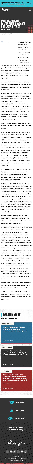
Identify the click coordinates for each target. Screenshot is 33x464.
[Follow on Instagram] (25, 451)
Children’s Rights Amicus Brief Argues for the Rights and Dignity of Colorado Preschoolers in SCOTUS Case (15, 352)
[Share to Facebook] (2, 29)
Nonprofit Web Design (14, 460)
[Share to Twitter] (4, 29)
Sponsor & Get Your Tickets (16, 4)
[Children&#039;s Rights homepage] (5, 9)
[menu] (30, 10)
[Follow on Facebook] (7, 451)
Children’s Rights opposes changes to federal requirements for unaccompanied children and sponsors (15, 329)
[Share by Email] (9, 29)
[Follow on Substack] (18, 451)
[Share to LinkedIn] (7, 29)
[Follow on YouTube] (22, 451)
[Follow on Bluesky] (11, 451)
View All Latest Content (9, 318)
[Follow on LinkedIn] (14, 451)
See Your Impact (20, 418)
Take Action (20, 410)
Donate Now (20, 402)
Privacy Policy (16, 456)
